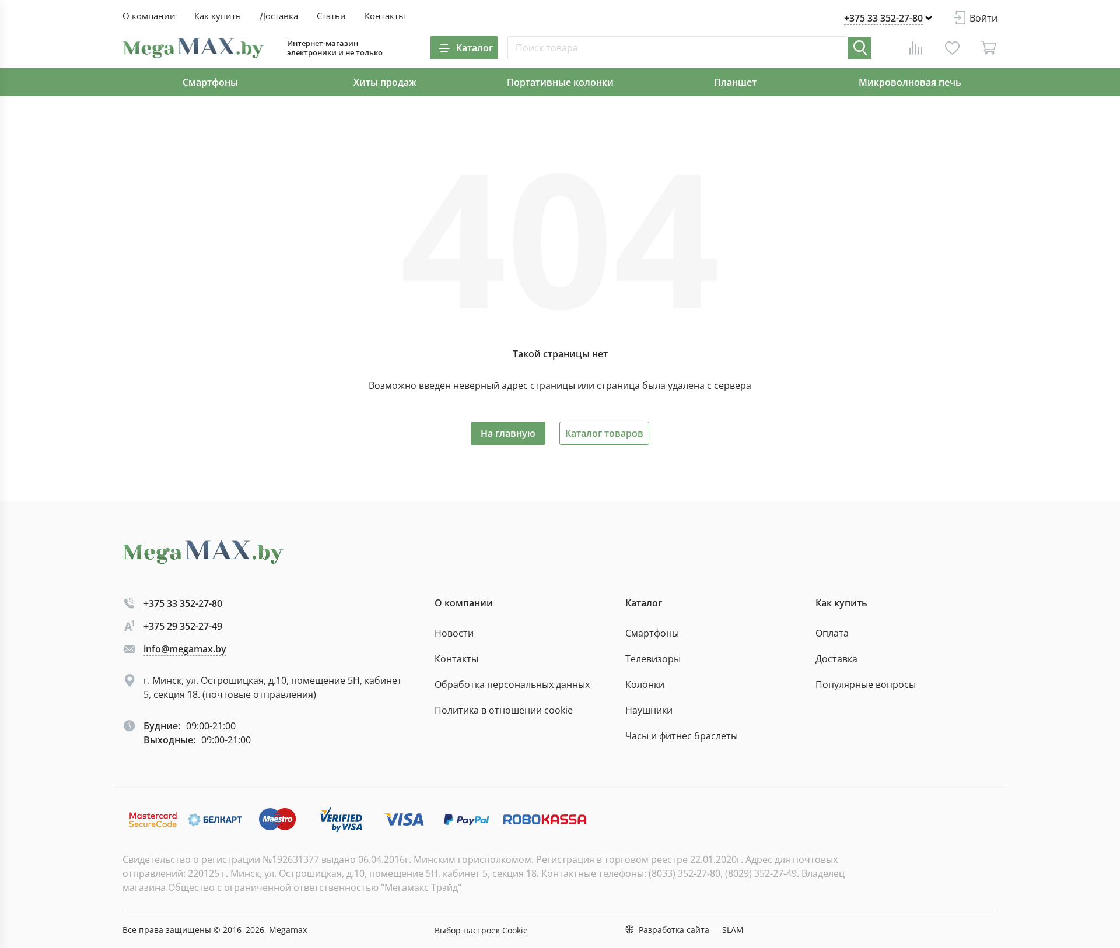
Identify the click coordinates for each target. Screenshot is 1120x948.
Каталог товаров (604, 433)
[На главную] (193, 48)
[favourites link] (952, 47)
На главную (508, 433)
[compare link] (916, 47)
